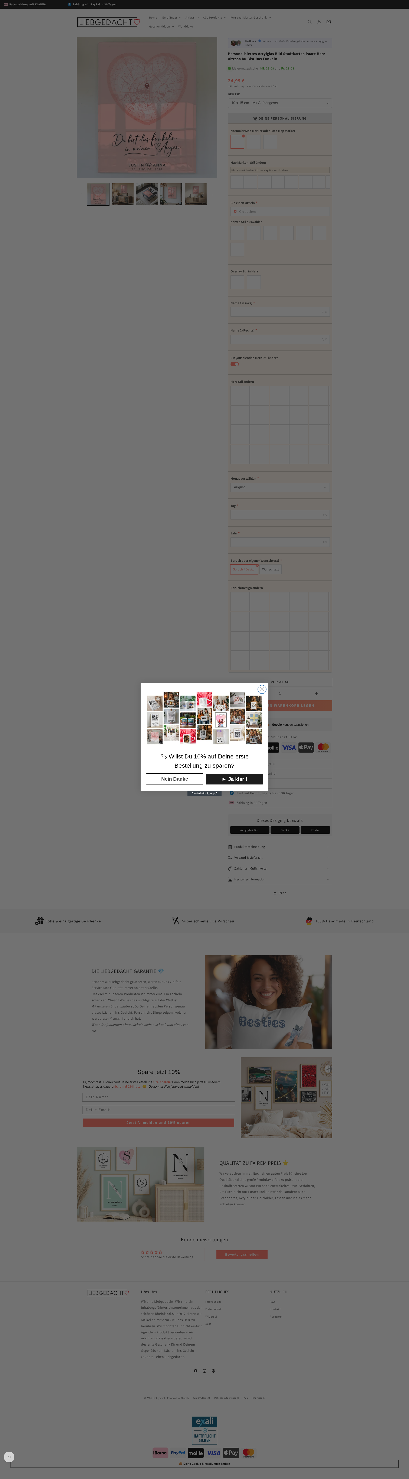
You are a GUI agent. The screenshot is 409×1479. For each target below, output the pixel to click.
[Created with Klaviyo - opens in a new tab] (204, 793)
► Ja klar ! (234, 779)
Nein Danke (174, 779)
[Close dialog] (262, 689)
